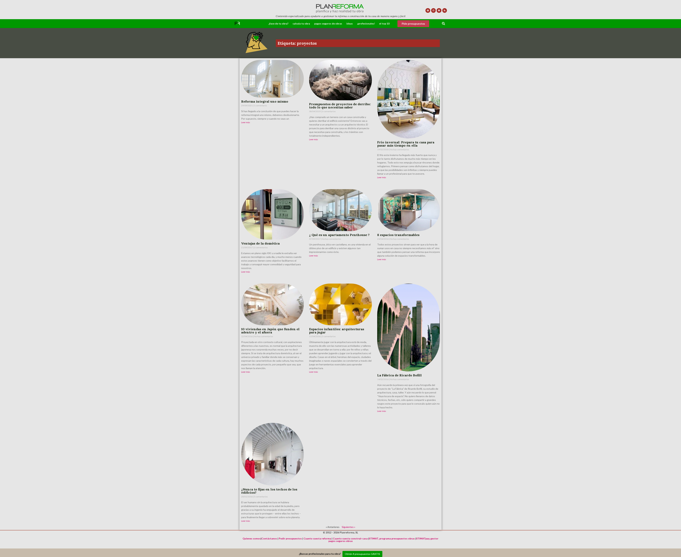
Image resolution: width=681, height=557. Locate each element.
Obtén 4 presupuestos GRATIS (362, 553)
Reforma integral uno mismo (264, 101)
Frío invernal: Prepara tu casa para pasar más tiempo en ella (405, 143)
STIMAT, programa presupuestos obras (392, 538)
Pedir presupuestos (290, 538)
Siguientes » (348, 526)
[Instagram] (433, 10)
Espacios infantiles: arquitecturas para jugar (336, 330)
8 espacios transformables (398, 235)
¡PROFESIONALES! (366, 23)
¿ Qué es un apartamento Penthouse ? (339, 235)
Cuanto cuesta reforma (317, 538)
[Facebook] (439, 10)
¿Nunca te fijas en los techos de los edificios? (269, 491)
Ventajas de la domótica (260, 243)
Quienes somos (252, 538)
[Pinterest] (427, 10)
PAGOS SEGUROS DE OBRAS (328, 23)
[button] (444, 24)
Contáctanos (269, 538)
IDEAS (349, 23)
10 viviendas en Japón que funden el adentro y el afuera (270, 330)
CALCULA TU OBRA (301, 23)
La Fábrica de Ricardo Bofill (399, 375)
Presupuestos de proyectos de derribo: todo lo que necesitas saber (340, 105)
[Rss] (444, 10)
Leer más (245, 122)
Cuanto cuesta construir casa (350, 538)
